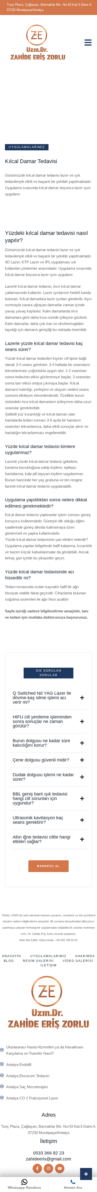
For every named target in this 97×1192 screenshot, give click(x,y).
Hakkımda (85, 956)
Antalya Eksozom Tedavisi (27, 1076)
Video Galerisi (78, 961)
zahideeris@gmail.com (48, 1158)
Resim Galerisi (38, 961)
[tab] (48, 697)
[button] (37, 1168)
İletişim (49, 965)
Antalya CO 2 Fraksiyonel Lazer (32, 1098)
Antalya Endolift (18, 1064)
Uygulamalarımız (48, 956)
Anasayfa (11, 956)
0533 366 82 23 (48, 1152)
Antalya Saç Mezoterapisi (27, 1087)
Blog (9, 961)
